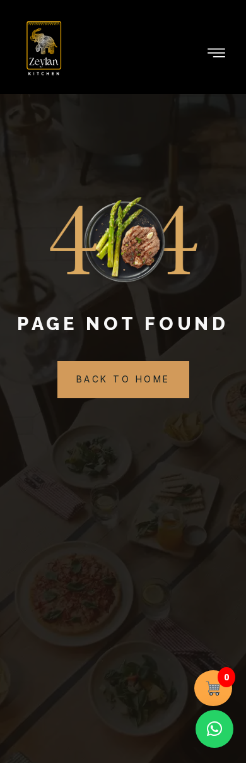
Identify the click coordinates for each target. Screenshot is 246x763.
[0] (213, 688)
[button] (214, 729)
